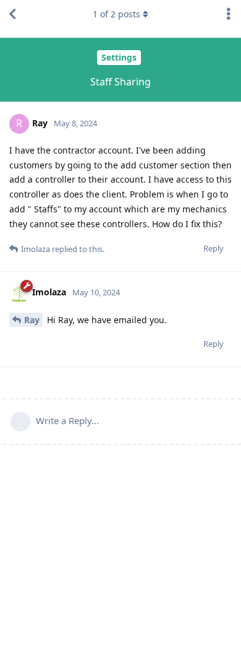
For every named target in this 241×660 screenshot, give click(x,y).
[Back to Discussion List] (12, 14)
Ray (32, 320)
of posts (116, 14)
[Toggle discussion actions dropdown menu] (228, 14)
